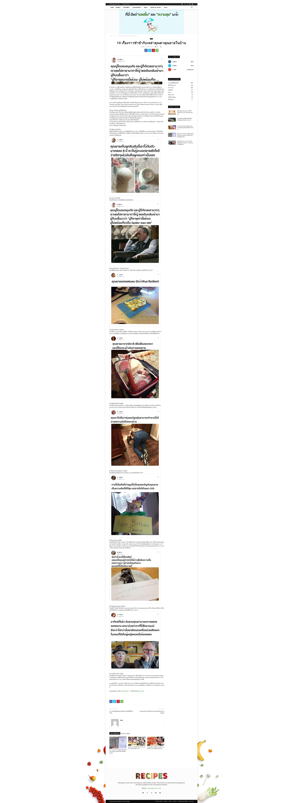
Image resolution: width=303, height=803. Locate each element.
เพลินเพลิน (141, 691)
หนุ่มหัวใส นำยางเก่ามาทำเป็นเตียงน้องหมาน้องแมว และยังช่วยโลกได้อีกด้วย (185, 142)
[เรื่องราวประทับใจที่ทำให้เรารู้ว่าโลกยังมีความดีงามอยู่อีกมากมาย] (136, 741)
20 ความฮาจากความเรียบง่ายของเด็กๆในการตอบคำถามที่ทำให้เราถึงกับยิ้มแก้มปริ (117, 751)
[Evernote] (182, 4)
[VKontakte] (190, 4)
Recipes (118, 7)
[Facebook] (184, 4)
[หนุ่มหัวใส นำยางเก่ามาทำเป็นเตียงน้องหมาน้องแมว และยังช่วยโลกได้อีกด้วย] (172, 142)
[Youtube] (192, 4)
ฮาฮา (115, 35)
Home (112, 7)
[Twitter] (187, 4)
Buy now (192, 801)
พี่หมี (144, 46)
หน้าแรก (111, 35)
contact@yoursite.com (154, 788)
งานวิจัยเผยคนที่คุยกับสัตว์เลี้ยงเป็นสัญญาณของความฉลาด (184, 119)
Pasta (170, 801)
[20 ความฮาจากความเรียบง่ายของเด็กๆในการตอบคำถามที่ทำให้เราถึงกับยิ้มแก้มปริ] (118, 743)
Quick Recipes (136, 7)
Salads (175, 801)
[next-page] (113, 756)
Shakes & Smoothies (183, 801)
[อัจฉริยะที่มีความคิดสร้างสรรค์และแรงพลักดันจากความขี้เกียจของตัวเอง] (155, 741)
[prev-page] (110, 756)
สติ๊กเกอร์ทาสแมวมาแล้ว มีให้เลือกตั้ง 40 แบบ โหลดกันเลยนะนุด (185, 112)
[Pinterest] (153, 50)
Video (145, 7)
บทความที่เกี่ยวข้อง (114, 733)
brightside (126, 691)
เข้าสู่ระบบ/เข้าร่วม (126, 4)
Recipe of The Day (156, 7)
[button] (192, 7)
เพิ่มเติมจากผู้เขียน (125, 733)
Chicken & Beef (158, 801)
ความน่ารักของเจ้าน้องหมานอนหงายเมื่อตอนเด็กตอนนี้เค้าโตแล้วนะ (185, 127)
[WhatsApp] (157, 50)
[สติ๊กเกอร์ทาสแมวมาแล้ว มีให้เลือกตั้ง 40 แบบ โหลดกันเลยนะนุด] (172, 112)
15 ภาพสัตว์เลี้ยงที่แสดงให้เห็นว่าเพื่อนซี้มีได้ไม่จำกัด (121, 712)
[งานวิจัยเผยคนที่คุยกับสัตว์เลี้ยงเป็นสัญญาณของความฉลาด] (172, 120)
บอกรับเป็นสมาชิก (190, 69)
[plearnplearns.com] (151, 21)
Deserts (165, 801)
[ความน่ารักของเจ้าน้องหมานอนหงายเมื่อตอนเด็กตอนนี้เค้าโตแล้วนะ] (172, 127)
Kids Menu (126, 7)
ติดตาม (192, 61)
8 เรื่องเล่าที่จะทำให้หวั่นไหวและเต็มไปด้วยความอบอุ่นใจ (152, 712)
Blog (165, 7)
